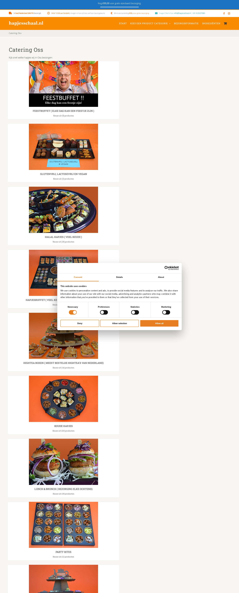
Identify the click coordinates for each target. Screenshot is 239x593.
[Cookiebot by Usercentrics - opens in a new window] (166, 268)
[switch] (104, 312)
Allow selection (119, 323)
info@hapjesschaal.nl (182, 13)
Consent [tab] (78, 277)
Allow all (159, 323)
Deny (79, 323)
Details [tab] (119, 277)
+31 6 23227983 (199, 13)
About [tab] (161, 277)
